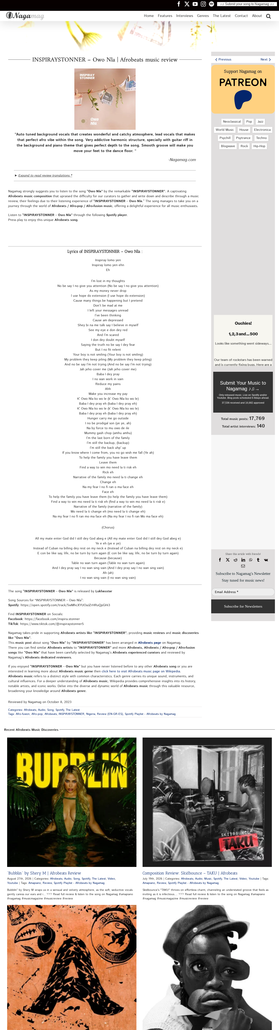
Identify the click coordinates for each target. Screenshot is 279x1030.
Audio (41, 710)
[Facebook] (220, 560)
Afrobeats (30, 710)
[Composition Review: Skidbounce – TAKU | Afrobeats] (207, 802)
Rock (244, 146)
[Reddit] (235, 560)
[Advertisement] (243, 174)
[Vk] (266, 560)
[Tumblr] (258, 560)
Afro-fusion (23, 714)
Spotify (60, 710)
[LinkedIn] (243, 560)
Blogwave (228, 146)
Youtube (12, 883)
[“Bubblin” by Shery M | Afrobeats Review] (71, 802)
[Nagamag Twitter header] (188, 4)
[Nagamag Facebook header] (180, 4)
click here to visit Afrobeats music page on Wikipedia (141, 671)
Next (264, 59)
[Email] (243, 566)
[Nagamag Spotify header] (213, 4)
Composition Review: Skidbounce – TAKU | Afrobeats (190, 873)
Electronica (262, 130)
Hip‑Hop (259, 146)
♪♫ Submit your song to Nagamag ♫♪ (247, 4)
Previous (225, 59)
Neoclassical (232, 121)
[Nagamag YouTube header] (197, 4)
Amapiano (34, 883)
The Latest (73, 710)
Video (111, 879)
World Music (225, 130)
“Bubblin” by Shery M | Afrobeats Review (44, 873)
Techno (261, 138)
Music (208, 879)
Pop (249, 121)
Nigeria (90, 714)
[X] (228, 560)
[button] (268, 16)
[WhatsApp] (250, 560)
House (244, 130)
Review (47, 883)
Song (50, 710)
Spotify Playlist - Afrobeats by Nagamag (150, 714)
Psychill (225, 138)
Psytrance (243, 138)
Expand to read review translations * (45, 175)
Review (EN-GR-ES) (110, 714)
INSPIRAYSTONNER (71, 714)
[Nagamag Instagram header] (205, 4)
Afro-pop (37, 714)
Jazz (260, 121)
